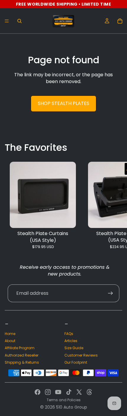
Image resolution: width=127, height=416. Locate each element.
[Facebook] (37, 392)
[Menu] (7, 21)
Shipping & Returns (22, 362)
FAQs (68, 333)
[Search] (19, 20)
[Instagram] (47, 392)
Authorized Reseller (21, 355)
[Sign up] (110, 293)
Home (10, 333)
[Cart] (119, 20)
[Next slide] (115, 205)
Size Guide (73, 347)
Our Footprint (75, 362)
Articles (70, 340)
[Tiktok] (68, 392)
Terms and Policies (64, 399)
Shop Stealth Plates (63, 103)
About (10, 340)
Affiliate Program (20, 347)
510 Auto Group (71, 407)
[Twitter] (79, 392)
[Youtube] (58, 392)
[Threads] (89, 392)
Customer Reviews (81, 355)
